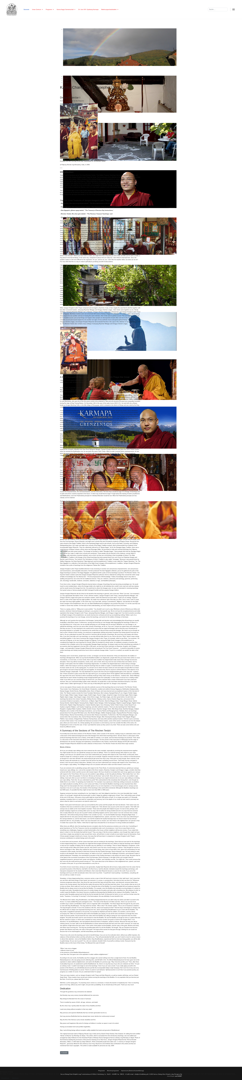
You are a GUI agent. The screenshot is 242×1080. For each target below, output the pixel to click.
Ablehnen (15, 1078)
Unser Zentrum (36, 9)
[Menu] (233, 9)
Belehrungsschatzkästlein (109, 9)
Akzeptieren (5, 1078)
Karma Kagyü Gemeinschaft (65, 9)
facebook (66, 82)
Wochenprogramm (113, 1070)
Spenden (65, 80)
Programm (49, 9)
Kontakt (65, 78)
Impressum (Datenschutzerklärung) (132, 1070)
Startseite (26, 9)
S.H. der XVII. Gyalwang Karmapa (88, 9)
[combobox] (217, 9)
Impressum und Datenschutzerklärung (74, 76)
